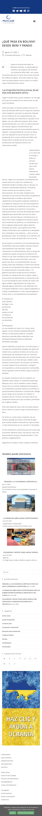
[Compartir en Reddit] (4, 664)
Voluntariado (6, 647)
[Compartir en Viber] (30, 659)
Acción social (6, 616)
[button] (34, 21)
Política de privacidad (25, 813)
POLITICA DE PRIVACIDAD (10, 778)
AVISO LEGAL (5, 772)
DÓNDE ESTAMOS (7, 761)
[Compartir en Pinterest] (20, 659)
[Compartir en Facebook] (9, 659)
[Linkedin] (24, 11)
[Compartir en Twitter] (4, 659)
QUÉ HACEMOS (6, 758)
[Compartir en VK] (35, 659)
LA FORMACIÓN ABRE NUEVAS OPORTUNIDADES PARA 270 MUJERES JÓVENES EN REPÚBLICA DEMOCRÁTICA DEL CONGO (21, 592)
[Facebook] (14, 11)
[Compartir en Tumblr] (9, 664)
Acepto (12, 813)
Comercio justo (7, 623)
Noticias (29, 55)
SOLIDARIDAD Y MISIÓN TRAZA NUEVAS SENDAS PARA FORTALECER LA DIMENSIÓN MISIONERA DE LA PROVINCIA (19, 601)
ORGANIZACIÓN (6, 764)
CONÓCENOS (5, 754)
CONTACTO (5, 799)
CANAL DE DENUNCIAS (8, 785)
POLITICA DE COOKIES (8, 775)
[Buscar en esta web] (21, 572)
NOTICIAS (4, 767)
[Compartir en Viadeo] (14, 664)
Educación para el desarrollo (11, 631)
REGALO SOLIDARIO (8, 796)
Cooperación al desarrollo (10, 627)
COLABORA (5, 790)
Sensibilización (6, 643)
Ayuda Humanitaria (8, 620)
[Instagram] (28, 11)
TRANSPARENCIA (7, 782)
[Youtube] (21, 11)
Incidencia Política (8, 635)
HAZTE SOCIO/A (6, 793)
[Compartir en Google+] (14, 659)
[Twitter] (17, 11)
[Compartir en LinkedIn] (25, 659)
